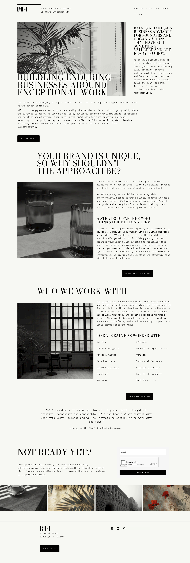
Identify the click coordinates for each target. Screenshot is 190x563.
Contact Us (49, 548)
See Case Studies (139, 396)
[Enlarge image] (43, 488)
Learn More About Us (137, 273)
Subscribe (143, 472)
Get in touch (28, 138)
